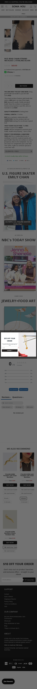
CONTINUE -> (9, 350)
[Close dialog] (35, 333)
